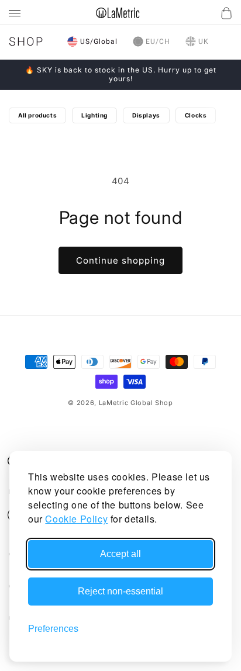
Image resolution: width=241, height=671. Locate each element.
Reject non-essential (120, 591)
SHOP (26, 41)
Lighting (94, 115)
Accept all (120, 554)
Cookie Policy (76, 518)
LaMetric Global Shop (136, 403)
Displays (146, 115)
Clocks (196, 115)
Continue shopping (120, 260)
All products (37, 115)
